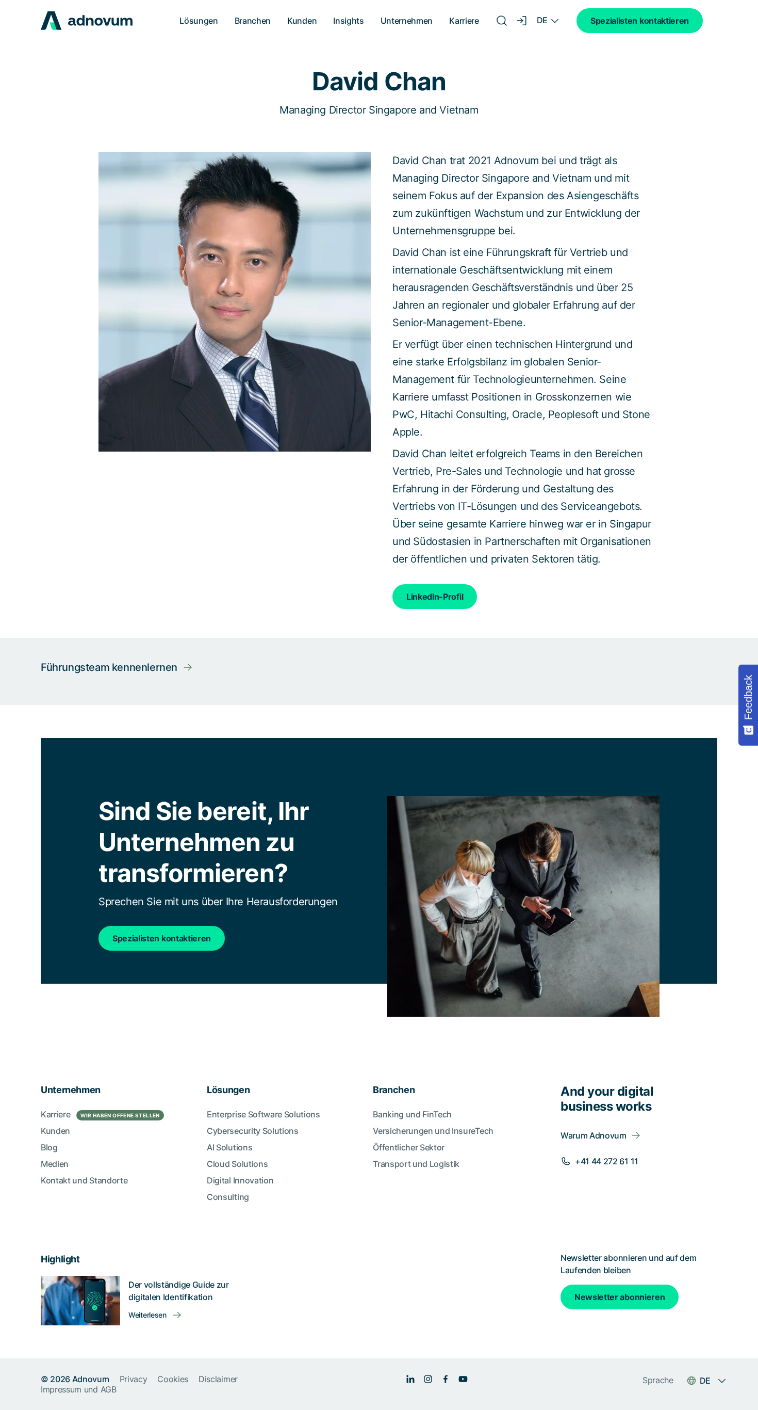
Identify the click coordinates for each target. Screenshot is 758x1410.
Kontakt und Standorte (84, 1180)
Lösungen (198, 20)
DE (542, 20)
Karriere (464, 20)
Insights (348, 20)
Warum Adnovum (594, 1135)
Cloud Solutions (237, 1164)
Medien (55, 1164)
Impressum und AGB (79, 1389)
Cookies (172, 1379)
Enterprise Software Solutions (263, 1114)
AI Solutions (229, 1147)
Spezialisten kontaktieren (639, 20)
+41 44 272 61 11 (606, 1161)
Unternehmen (407, 20)
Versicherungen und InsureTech (433, 1131)
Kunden (302, 20)
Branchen (253, 20)
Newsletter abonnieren (619, 1297)
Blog (49, 1147)
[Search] (502, 20)
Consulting (228, 1197)
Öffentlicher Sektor (408, 1147)
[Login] (522, 20)
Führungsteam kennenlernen (109, 667)
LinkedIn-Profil (434, 596)
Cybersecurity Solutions (253, 1131)
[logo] (87, 20)
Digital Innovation (240, 1180)
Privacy (133, 1379)
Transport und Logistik (416, 1164)
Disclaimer (218, 1379)
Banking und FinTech (412, 1114)
